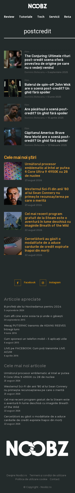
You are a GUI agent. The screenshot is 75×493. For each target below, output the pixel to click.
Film (27, 52)
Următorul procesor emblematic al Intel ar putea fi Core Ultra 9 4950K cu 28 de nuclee (47, 170)
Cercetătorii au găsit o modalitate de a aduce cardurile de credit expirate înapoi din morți (47, 244)
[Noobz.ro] (38, 6)
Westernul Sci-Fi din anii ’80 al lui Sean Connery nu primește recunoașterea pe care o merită (47, 195)
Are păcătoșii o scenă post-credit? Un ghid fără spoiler (46, 111)
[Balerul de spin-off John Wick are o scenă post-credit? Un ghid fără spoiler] (12, 88)
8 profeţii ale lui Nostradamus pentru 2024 (32, 306)
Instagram (55, 282)
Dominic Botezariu (35, 72)
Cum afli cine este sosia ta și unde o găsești (33, 316)
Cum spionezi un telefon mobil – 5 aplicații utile (35, 338)
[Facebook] (17, 282)
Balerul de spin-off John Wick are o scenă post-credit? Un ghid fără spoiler (48, 88)
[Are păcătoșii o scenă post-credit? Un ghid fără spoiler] (12, 112)
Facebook (29, 282)
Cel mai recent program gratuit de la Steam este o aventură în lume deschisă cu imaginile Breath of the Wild (48, 219)
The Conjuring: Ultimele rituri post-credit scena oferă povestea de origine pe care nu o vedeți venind (47, 62)
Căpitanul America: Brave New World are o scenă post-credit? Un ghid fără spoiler (47, 136)
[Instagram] (43, 282)
